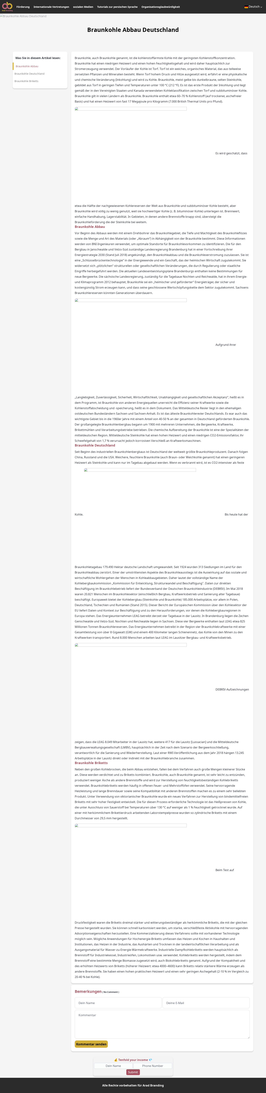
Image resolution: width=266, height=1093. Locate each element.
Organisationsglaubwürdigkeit (161, 7)
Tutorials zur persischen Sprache (117, 7)
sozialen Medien (83, 7)
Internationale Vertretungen (51, 7)
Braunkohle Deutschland (29, 73)
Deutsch (254, 7)
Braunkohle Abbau (27, 66)
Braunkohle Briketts (26, 81)
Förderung (23, 7)
